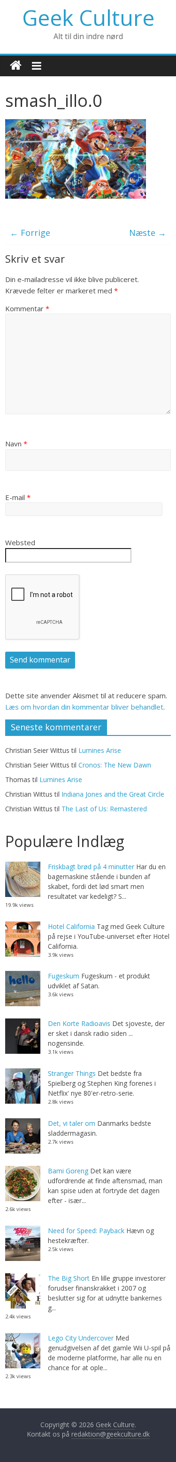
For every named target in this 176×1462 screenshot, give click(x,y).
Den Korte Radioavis (79, 1023)
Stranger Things (72, 1073)
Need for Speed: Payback (86, 1230)
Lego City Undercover (81, 1337)
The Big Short (69, 1278)
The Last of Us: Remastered (104, 808)
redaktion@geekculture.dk (110, 1434)
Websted (20, 542)
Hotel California (71, 926)
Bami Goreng (68, 1170)
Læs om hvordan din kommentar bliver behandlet (84, 706)
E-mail (18, 497)
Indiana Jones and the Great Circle (112, 794)
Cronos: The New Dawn (114, 764)
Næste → (147, 232)
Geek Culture (88, 17)
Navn (16, 443)
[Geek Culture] (15, 66)
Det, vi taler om (71, 1123)
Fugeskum (63, 975)
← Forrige (30, 232)
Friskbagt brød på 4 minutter (91, 866)
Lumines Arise (99, 750)
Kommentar (27, 308)
